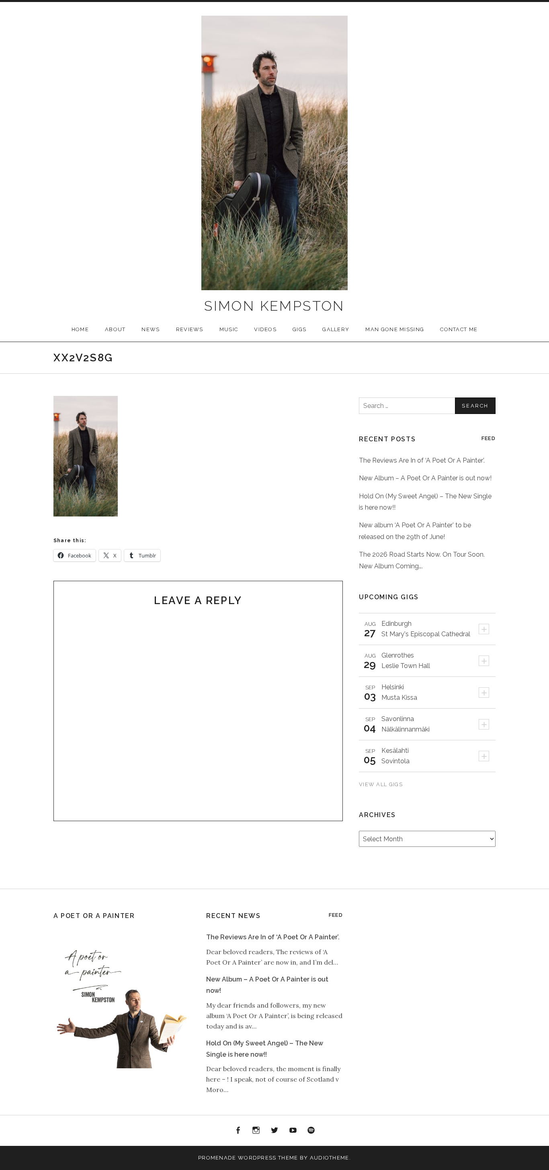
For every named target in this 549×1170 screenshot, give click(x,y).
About (115, 329)
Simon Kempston (274, 306)
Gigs (299, 329)
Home (80, 329)
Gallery (335, 329)
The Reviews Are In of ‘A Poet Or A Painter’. (422, 460)
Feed (488, 438)
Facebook (238, 1130)
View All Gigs (381, 784)
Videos (265, 329)
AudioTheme (329, 1158)
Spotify (311, 1130)
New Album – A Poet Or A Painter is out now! (425, 478)
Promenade (217, 1158)
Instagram (256, 1130)
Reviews (189, 329)
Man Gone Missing (394, 329)
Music (228, 329)
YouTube (293, 1130)
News (150, 329)
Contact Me (458, 329)
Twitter (274, 1130)
